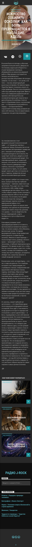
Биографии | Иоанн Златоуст (16, 418)
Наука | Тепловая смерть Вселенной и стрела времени (16, 506)
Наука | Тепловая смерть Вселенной (16, 445)
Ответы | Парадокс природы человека (16, 392)
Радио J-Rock (15, 473)
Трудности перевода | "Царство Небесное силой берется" (13, 515)
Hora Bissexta (15, 11)
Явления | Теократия (9, 510)
